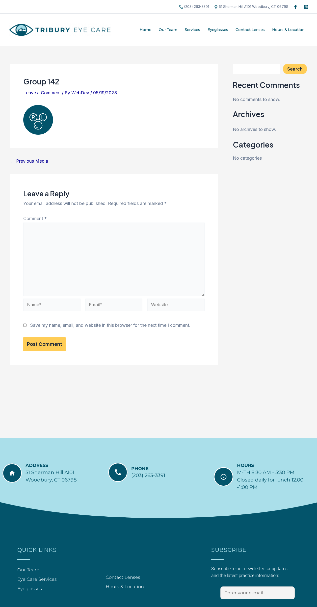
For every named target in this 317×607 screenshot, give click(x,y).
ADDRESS (37, 465)
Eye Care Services (37, 579)
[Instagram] (306, 7)
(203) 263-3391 (196, 6)
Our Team (168, 29)
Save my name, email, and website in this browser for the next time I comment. (110, 325)
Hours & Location (288, 29)
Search (295, 69)
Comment (35, 218)
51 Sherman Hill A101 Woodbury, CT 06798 (253, 6)
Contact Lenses (250, 29)
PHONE (140, 468)
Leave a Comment (42, 92)
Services (192, 29)
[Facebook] (295, 7)
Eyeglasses (218, 29)
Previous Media (29, 161)
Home (145, 29)
